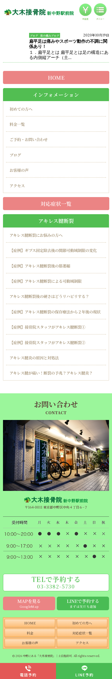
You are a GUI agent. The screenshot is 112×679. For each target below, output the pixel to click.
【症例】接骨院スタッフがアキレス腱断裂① (47, 327)
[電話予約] (28, 671)
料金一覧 (17, 124)
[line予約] (84, 671)
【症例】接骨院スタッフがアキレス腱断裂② (47, 342)
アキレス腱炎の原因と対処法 (34, 358)
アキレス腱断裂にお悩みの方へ (36, 235)
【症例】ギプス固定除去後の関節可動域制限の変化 (53, 250)
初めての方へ (21, 109)
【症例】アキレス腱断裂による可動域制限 (46, 281)
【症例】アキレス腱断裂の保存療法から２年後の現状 (55, 312)
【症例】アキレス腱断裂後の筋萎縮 (40, 266)
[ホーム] (39, 11)
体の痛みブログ (49, 35)
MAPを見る (29, 603)
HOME (56, 77)
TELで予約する (56, 582)
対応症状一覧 (56, 203)
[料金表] (85, 12)
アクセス (17, 186)
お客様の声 (19, 170)
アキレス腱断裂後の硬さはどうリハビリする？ (49, 296)
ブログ (34, 35)
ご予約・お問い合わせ (29, 139)
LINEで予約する (83, 603)
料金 (30, 633)
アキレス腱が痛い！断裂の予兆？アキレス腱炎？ (51, 373)
